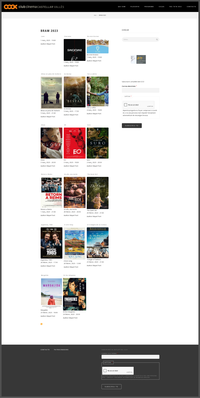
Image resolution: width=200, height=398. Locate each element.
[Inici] (34, 7)
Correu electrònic (129, 86)
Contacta (191, 6)
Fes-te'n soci (175, 6)
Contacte (45, 350)
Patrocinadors (61, 350)
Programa (149, 6)
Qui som (122, 6)
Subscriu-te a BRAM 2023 (41, 324)
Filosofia (135, 6)
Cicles (161, 6)
